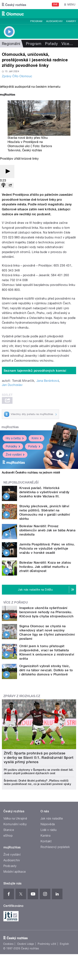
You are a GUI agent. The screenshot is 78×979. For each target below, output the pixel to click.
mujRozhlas (10, 427)
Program (36, 21)
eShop (7, 835)
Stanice (8, 830)
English (64, 943)
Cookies (8, 943)
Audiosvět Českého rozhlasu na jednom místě (31, 472)
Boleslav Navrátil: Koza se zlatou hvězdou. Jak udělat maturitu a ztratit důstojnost (45, 567)
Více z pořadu (15, 602)
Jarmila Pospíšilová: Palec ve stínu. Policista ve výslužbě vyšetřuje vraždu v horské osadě (47, 548)
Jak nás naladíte (52, 818)
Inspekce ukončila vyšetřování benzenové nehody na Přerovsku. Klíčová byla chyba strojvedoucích (46, 612)
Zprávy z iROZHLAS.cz (21, 696)
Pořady (51, 43)
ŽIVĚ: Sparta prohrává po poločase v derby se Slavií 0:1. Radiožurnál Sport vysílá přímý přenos (38, 757)
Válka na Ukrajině (15, 818)
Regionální (11, 43)
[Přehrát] (7, 171)
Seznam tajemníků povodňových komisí (35, 370)
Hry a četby (13, 438)
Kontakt (46, 841)
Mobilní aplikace (14, 871)
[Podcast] (3, 185)
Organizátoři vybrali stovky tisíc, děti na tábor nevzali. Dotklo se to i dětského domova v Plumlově (46, 670)
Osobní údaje (25, 943)
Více (67, 43)
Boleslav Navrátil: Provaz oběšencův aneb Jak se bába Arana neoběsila (47, 530)
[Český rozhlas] (14, 4)
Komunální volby (15, 824)
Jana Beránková (48, 381)
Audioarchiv (54, 21)
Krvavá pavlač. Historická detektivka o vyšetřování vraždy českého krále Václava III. (44, 492)
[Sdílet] (10, 185)
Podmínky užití (47, 943)
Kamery (71, 21)
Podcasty (10, 866)
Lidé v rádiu (49, 830)
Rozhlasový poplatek (55, 847)
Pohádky (11, 446)
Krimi (35, 438)
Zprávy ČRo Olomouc (17, 76)
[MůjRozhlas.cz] (7, 95)
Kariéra (45, 835)
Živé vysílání (14, 454)
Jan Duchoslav (12, 385)
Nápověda (48, 824)
